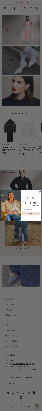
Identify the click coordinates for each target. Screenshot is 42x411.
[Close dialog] (39, 192)
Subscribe (31, 213)
